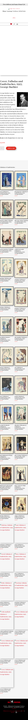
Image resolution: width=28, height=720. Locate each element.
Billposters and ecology (9, 711)
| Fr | (14, 18)
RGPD (12, 712)
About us (18, 711)
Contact (14, 708)
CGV (23, 711)
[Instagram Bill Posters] (16, 712)
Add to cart (11, 148)
